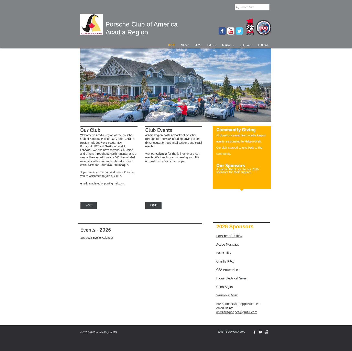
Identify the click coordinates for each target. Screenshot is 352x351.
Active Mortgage (227, 244)
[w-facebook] (254, 332)
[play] (261, 118)
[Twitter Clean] (260, 332)
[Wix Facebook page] (222, 31)
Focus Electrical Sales (231, 278)
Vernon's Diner (227, 295)
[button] (184, 45)
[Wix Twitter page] (239, 31)
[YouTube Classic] (230, 31)
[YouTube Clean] (267, 332)
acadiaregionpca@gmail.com (236, 312)
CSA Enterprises (227, 270)
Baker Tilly (223, 253)
